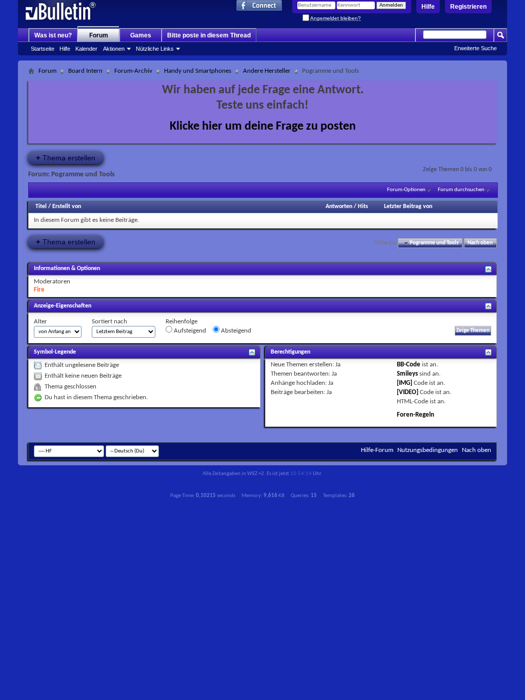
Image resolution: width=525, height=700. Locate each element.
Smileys (407, 373)
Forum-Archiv (133, 71)
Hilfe (428, 6)
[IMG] (404, 383)
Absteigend (235, 330)
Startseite (42, 49)
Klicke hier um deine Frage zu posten (263, 126)
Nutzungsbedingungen (427, 450)
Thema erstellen (65, 157)
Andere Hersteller (267, 71)
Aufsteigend (189, 330)
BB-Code (408, 364)
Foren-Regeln (415, 414)
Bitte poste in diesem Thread (209, 35)
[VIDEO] (407, 392)
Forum (98, 35)
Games (140, 35)
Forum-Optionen (406, 190)
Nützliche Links (155, 49)
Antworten (339, 206)
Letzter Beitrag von (408, 206)
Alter (40, 321)
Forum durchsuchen (461, 190)
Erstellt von (66, 206)
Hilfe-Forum (377, 450)
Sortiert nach (109, 321)
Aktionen (114, 49)
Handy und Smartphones (197, 71)
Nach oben (480, 243)
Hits (363, 206)
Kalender (86, 49)
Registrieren (468, 6)
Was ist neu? (53, 35)
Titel (41, 206)
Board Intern (85, 71)
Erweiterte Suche (475, 48)
